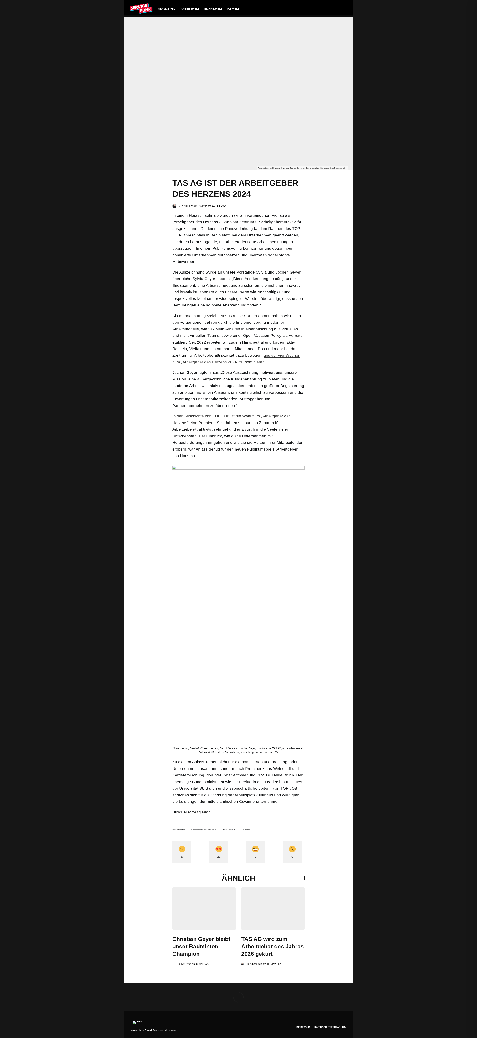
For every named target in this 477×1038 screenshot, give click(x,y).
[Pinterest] (339, 8)
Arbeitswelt (190, 8)
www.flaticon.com (167, 1030)
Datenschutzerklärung (330, 1027)
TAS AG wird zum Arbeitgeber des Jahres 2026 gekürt (272, 946)
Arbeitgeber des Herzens (204, 830)
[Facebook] (321, 8)
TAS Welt (232, 8)
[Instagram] (333, 8)
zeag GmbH (202, 812)
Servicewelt (167, 8)
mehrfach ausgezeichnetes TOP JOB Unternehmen (225, 316)
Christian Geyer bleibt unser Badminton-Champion (201, 946)
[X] (327, 8)
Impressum (303, 1027)
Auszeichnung (230, 830)
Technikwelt (212, 8)
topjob (247, 830)
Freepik (148, 1030)
